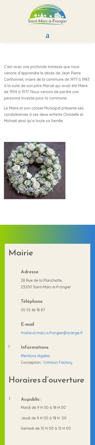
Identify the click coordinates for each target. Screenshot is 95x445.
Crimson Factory (58, 362)
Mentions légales (35, 355)
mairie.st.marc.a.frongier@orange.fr (52, 333)
